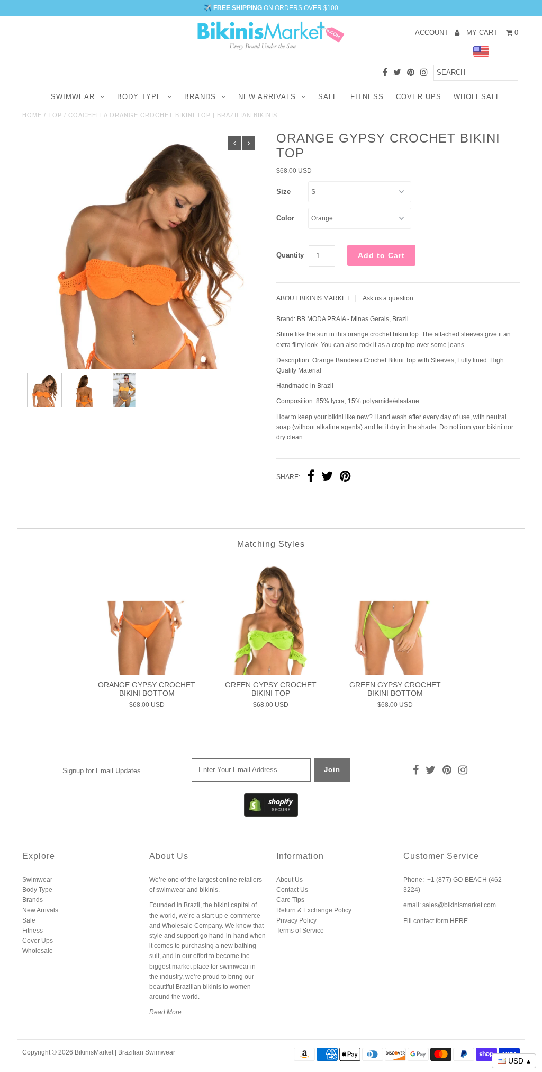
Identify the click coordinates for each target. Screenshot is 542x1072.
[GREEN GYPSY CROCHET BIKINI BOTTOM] (395, 618)
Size (283, 192)
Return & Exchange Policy (313, 910)
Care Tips (290, 899)
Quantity (290, 255)
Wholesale (477, 97)
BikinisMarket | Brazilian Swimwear (125, 1052)
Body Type (139, 97)
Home (32, 115)
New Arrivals (267, 97)
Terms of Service (300, 930)
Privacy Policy (296, 920)
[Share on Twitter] (327, 477)
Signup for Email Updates (101, 771)
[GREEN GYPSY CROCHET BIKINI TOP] (271, 618)
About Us (289, 879)
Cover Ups (418, 97)
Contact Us (292, 889)
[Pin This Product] (345, 477)
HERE (459, 921)
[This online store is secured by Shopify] (271, 814)
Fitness (367, 97)
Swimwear (73, 97)
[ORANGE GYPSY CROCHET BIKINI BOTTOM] (146, 618)
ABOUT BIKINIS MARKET (313, 298)
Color (285, 218)
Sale (328, 97)
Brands (200, 97)
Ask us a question (388, 298)
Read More (165, 1012)
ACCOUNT (432, 33)
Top (55, 115)
